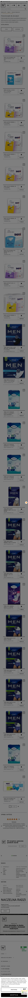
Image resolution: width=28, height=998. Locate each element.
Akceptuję (14, 995)
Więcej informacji (5, 986)
